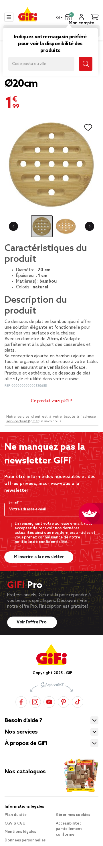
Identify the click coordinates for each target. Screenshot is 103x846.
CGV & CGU (15, 823)
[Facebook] (21, 701)
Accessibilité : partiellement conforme (69, 829)
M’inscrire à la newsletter (39, 557)
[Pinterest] (63, 701)
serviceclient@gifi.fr (22, 421)
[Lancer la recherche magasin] (85, 64)
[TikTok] (77, 701)
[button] (68, 17)
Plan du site (16, 815)
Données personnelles (25, 840)
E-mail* (14, 503)
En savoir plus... (51, 421)
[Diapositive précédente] (13, 226)
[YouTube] (49, 701)
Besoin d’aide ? (23, 720)
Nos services (21, 732)
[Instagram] (35, 701)
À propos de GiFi (26, 743)
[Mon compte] (81, 17)
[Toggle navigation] (8, 17)
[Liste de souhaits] (88, 127)
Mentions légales (20, 832)
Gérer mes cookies (73, 815)
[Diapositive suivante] (89, 226)
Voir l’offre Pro (32, 622)
